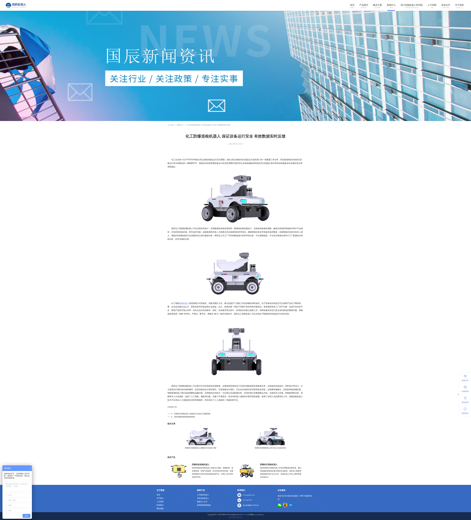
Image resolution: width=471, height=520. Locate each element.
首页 (352, 5)
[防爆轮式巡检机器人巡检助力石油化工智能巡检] (200, 436)
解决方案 (377, 5)
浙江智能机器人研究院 (412, 5)
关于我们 (160, 498)
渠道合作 (445, 5)
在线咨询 (465, 391)
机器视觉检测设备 (204, 505)
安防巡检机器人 (203, 498)
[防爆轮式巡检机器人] (246, 471)
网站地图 (160, 508)
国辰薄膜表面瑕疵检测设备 (184, 417)
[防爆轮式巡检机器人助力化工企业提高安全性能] (270, 436)
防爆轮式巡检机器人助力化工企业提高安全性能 (270, 448)
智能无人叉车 (202, 502)
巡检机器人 (184, 303)
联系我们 (160, 505)
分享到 (170, 407)
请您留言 (465, 413)
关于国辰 (459, 5)
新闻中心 (391, 5)
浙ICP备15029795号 (235, 517)
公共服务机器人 (203, 495)
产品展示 (363, 5)
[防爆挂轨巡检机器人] (178, 471)
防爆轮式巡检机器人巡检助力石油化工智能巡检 (192, 414)
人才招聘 (432, 5)
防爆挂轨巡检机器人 (201, 464)
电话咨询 (465, 402)
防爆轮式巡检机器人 (269, 464)
